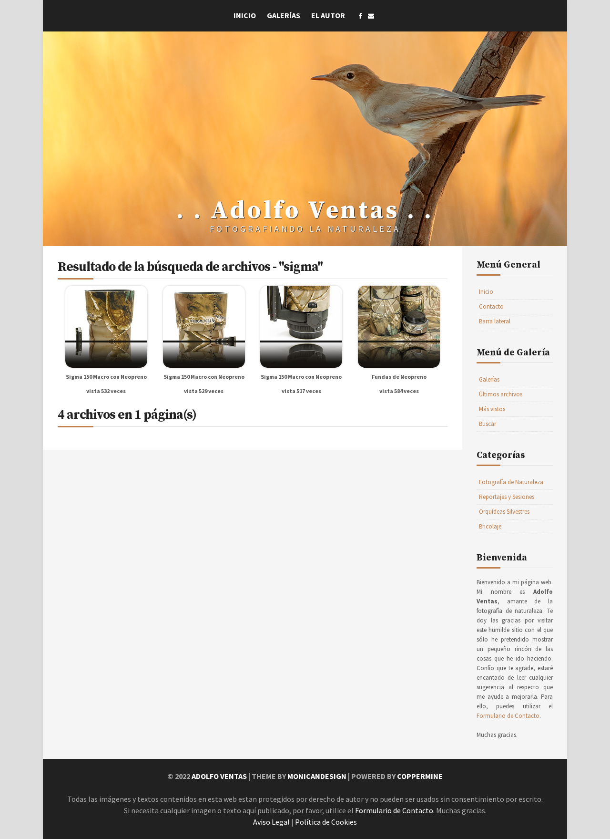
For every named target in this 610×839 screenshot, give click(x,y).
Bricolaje (490, 526)
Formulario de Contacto (508, 716)
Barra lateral (494, 321)
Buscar (487, 424)
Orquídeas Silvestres (504, 512)
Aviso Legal (271, 822)
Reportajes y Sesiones (506, 497)
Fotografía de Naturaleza (511, 482)
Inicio (245, 15)
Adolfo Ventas (219, 776)
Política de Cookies (326, 822)
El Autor (328, 15)
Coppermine (420, 776)
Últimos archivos (500, 394)
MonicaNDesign (316, 776)
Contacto (491, 306)
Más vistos (492, 409)
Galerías (283, 15)
